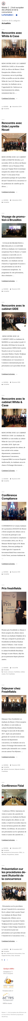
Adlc (4, 953)
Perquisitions (10, 854)
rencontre (17, 955)
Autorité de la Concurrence (10, 852)
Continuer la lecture (9, 98)
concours (10, 672)
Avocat (5, 672)
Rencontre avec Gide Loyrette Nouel (12, 126)
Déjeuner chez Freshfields (11, 690)
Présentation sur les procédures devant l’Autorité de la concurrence (14, 874)
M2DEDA (5, 106)
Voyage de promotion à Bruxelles (14, 218)
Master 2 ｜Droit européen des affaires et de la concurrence (13, 9)
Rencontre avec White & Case (12, 34)
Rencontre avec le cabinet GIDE (13, 307)
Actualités (6, 108)
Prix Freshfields (10, 674)
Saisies (17, 854)
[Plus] (16, 15)
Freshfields (17, 672)
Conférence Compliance (9, 497)
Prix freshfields (11, 588)
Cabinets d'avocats (8, 769)
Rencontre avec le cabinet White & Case (13, 402)
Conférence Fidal (13, 785)
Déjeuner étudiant (20, 769)
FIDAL (20, 852)
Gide (12, 955)
